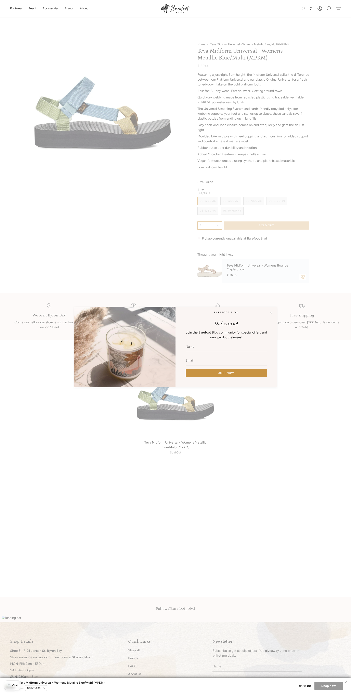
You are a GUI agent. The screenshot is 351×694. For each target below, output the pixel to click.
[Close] (271, 313)
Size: (21, 688)
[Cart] (338, 8)
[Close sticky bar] (346, 682)
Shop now (328, 686)
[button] (16, 8)
